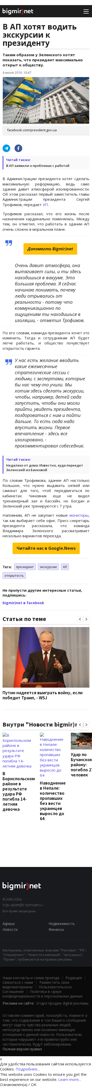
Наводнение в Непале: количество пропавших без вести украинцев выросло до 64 (53, 800)
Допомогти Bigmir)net (50, 249)
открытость (14, 575)
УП (45, 204)
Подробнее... (28, 1068)
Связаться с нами (18, 982)
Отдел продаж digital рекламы (62, 1003)
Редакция (73, 977)
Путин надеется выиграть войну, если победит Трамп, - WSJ (43, 695)
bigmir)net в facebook (23, 602)
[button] (80, 619)
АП (65, 566)
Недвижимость (62, 923)
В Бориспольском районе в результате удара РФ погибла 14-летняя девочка (19, 791)
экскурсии (48, 566)
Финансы (56, 929)
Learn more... (69, 1079)
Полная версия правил (22, 1049)
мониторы (79, 515)
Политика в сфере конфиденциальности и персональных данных (43, 993)
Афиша (9, 923)
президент (25, 566)
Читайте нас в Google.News (46, 548)
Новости (10, 929)
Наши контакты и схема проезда (31, 977)
